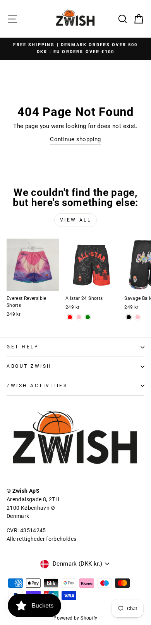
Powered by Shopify (75, 618)
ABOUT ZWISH (29, 366)
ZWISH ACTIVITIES (37, 385)
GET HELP (23, 347)
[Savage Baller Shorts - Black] (129, 317)
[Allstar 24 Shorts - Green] (88, 317)
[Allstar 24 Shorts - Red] (70, 317)
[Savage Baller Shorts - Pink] (138, 317)
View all (75, 220)
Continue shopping (75, 139)
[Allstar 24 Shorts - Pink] (79, 317)
